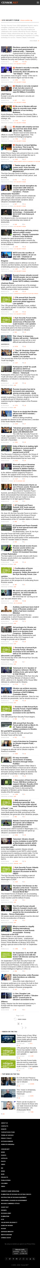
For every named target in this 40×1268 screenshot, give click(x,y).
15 (25, 291)
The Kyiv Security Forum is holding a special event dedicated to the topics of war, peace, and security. (19, 175)
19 (25, 405)
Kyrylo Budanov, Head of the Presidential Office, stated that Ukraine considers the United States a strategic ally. (19, 116)
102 (25, 61)
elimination (5, 1216)
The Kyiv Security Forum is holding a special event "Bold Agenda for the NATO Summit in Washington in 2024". (18, 877)
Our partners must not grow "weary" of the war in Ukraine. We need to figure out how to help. (19, 77)
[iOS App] (30, 1259)
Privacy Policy (6, 1138)
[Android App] (27, 1259)
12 (25, 562)
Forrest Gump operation (10, 1191)
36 (25, 948)
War (15, 385)
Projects (4, 1177)
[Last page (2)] (26, 1027)
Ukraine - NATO (18, 863)
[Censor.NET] (10, 3)
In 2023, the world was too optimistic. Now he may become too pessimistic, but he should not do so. (20, 697)
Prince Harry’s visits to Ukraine (23, 161)
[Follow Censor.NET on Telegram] (13, 1259)
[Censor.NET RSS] (33, 1259)
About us (4, 1123)
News (3, 1152)
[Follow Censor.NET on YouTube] (16, 1259)
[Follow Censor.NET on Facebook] (6, 1259)
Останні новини (7, 1141)
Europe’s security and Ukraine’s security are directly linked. (17, 97)
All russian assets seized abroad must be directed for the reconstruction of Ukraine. (20, 917)
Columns (4, 1183)
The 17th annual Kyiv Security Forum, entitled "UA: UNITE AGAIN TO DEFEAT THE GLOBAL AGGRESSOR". (19, 307)
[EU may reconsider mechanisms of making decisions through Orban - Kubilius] (6, 760)
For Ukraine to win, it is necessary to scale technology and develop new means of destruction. (17, 220)
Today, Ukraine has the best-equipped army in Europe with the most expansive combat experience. (18, 1005)
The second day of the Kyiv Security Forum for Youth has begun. (18, 359)
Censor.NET (5, 1149)
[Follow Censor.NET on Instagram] (23, 1259)
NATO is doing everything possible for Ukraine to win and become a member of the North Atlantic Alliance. (20, 419)
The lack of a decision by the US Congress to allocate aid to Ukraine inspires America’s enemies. (19, 749)
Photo (3, 1161)
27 (25, 423)
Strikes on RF (6, 1238)
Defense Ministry (7, 1231)
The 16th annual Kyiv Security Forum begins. (18, 717)
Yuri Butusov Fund (8, 1132)
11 (25, 204)
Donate (3, 1129)
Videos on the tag (9, 1031)
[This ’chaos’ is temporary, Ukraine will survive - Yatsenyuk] (6, 338)
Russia (3, 1228)
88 (25, 601)
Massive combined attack (10, 1203)
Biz (2, 1168)
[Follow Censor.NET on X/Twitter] (10, 1259)
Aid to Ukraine (18, 481)
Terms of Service (7, 1135)
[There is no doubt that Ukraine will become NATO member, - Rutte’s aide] (6, 414)
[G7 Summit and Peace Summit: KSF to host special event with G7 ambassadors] (6, 528)
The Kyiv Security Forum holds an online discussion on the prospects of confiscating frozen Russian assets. (20, 580)
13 (25, 246)
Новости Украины (7, 1144)
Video (3, 1164)
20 (25, 460)
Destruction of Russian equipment (13, 1197)
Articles (4, 1158)
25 (25, 442)
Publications (6, 1180)
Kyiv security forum (20, 63)
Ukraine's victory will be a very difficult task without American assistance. (18, 342)
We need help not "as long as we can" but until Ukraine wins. (19, 598)
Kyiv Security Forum (10, 20)
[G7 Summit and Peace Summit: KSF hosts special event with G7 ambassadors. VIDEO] (6, 507)
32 (25, 312)
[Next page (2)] (23, 1027)
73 (25, 861)
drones (4, 1210)
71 (25, 621)
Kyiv (2, 1219)
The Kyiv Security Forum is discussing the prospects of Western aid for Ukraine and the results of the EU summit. (18, 790)
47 (25, 120)
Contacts (4, 1126)
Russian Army (6, 1213)
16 (25, 179)
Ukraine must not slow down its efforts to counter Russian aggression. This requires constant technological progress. (18, 135)
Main (2, 1174)
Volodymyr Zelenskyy (9, 1222)
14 (25, 332)
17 (25, 159)
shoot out (5, 1207)
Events (3, 1155)
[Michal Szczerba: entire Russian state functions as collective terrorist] (6, 977)
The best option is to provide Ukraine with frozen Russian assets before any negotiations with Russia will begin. (19, 558)
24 (25, 139)
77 (25, 684)
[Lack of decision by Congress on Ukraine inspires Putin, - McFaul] (6, 743)
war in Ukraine (6, 1234)
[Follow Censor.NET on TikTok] (20, 1259)
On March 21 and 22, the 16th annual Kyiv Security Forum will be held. (17, 734)
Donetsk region (7, 1225)
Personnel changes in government (14, 1200)
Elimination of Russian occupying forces (26, 293)
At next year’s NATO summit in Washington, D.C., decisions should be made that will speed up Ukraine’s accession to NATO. (19, 831)
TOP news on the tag (11, 1074)
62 (25, 346)
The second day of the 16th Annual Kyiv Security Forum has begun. (19, 659)
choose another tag (26, 20)
